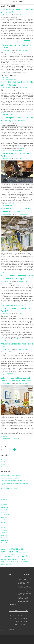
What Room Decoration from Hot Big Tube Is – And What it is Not (24, 593)
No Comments (24, 14)
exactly (9, 554)
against (2, 549)
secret (12, 561)
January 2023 (4, 504)
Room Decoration (6, 340)
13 (21, 618)
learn (17, 556)
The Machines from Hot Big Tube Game (10, 478)
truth (15, 79)
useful (7, 564)
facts (22, 554)
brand (9, 549)
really (17, 42)
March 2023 (4, 499)
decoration (14, 340)
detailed (20, 552)
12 (18, 618)
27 (21, 624)
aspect (13, 438)
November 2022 (5, 509)
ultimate (15, 563)
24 (13, 624)
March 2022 (4, 530)
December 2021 (4, 537)
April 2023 (3, 497)
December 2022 (4, 507)
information (8, 556)
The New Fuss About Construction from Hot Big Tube (13, 480)
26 (18, 624)
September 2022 (5, 514)
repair (21, 558)
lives (19, 556)
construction (9, 205)
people (9, 559)
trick (6, 563)
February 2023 (4, 502)
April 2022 (3, 527)
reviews (8, 561)
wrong (10, 564)
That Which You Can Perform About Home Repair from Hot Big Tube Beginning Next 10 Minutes (14, 487)
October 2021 (4, 542)
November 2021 (5, 540)
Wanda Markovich (7, 14)
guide (12, 114)
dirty (7, 79)
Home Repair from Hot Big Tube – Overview (11, 475)
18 (16, 621)
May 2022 (3, 525)
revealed (3, 561)
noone (5, 559)
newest (2, 559)
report (26, 559)
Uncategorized (4, 466)
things (27, 561)
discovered (19, 150)
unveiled (3, 564)
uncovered (20, 563)
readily (12, 559)
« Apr (10, 629)
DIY (3, 79)
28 (24, 624)
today (2, 563)
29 (26, 624)
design (17, 438)
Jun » (13, 629)
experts (13, 554)
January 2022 (4, 535)
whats (21, 305)
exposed (18, 554)
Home (2, 630)
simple (20, 561)
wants (12, 272)
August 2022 (4, 517)
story (24, 561)
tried (9, 563)
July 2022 (3, 520)
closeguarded (14, 150)
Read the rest (27, 40)
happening (13, 42)
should (16, 561)
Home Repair (5, 42)
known (13, 556)
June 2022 (3, 522)
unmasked (26, 563)
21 (24, 621)
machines (11, 79)
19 (18, 621)
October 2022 (4, 512)
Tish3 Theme (11, 640)
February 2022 (4, 532)
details (24, 552)
